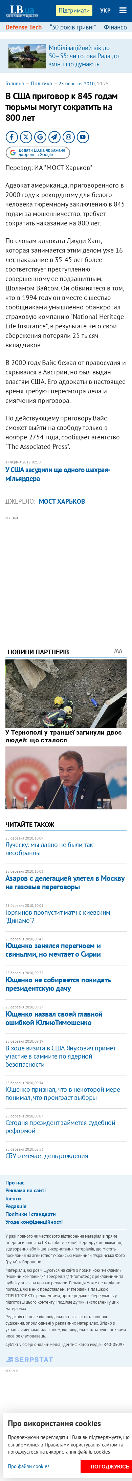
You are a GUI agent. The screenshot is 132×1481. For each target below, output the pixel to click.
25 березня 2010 (77, 84)
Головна (14, 83)
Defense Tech (23, 27)
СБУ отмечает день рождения (46, 1155)
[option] (66, 56)
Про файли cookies (28, 1466)
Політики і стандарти (30, 1214)
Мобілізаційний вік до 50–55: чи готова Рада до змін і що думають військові (84, 60)
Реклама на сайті (25, 1190)
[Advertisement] (66, 573)
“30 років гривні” (73, 27)
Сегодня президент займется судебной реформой (60, 1126)
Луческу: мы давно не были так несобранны (49, 848)
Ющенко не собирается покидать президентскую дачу (58, 984)
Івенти (13, 1198)
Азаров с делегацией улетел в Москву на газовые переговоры (65, 882)
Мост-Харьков (62, 501)
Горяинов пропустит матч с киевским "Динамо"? (57, 916)
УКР (105, 10)
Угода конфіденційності (34, 1221)
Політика (41, 83)
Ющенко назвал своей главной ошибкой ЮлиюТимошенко (54, 1018)
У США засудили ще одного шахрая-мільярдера (58, 474)
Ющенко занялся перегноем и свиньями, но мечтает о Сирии (53, 950)
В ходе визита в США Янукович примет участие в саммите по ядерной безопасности (60, 1056)
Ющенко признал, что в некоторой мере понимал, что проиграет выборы (62, 1093)
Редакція (15, 1206)
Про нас (14, 1182)
